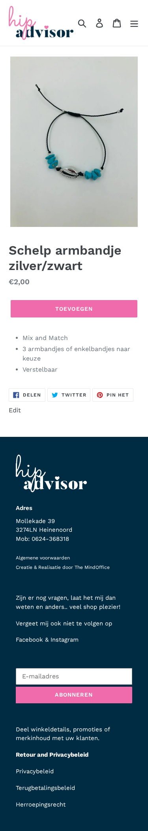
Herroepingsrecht (41, 804)
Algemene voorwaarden (43, 558)
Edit (15, 410)
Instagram (65, 639)
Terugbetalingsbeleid (45, 787)
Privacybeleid (35, 771)
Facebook (29, 639)
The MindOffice (92, 567)
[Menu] (134, 23)
